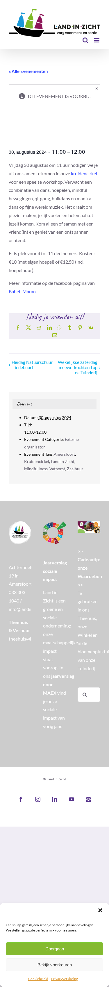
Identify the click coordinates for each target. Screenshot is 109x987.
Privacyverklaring (64, 979)
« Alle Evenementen (28, 71)
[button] (100, 910)
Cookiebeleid (38, 979)
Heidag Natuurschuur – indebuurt (32, 365)
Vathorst (57, 468)
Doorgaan (54, 948)
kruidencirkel (84, 173)
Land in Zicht (62, 461)
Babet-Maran (22, 291)
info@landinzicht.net (29, 609)
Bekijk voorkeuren (54, 964)
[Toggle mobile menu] (97, 40)
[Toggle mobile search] (85, 40)
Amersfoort (64, 454)
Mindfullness (36, 468)
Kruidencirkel (36, 461)
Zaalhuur (75, 468)
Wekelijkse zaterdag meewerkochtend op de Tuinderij (77, 367)
